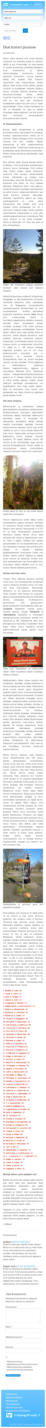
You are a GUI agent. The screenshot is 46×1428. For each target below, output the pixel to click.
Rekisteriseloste (14, 1397)
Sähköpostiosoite (14, 1337)
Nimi (9, 1327)
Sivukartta (11, 1394)
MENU (38, 4)
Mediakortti (12, 1400)
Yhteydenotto (13, 1404)
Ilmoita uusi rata (14, 1407)
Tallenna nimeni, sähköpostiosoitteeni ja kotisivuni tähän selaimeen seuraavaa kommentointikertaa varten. (22, 1365)
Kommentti (11, 1307)
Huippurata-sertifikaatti (18, 1410)
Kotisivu (9, 1347)
